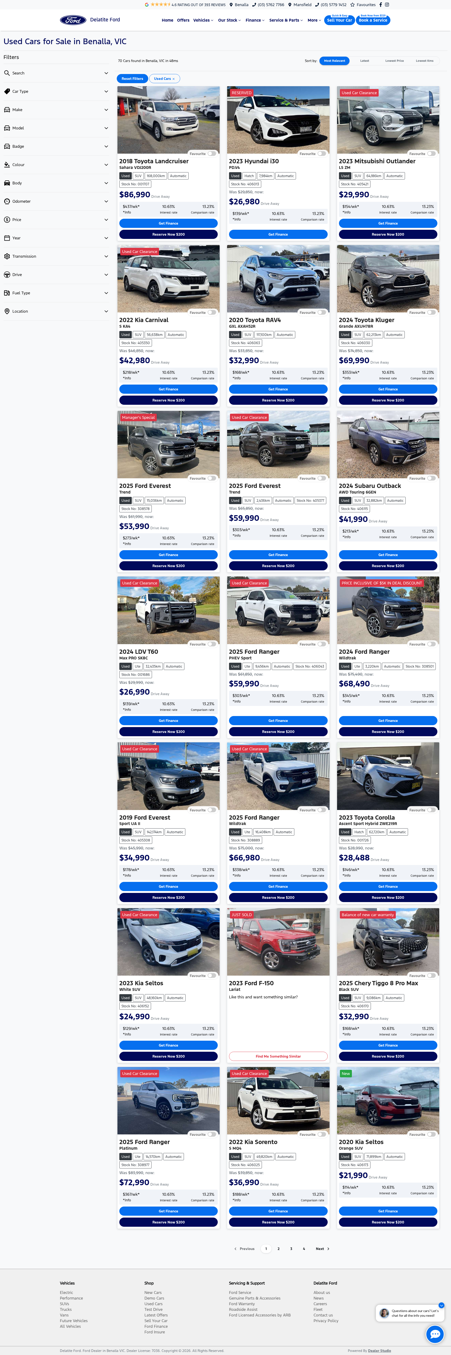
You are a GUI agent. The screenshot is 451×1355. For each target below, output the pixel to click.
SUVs (64, 1303)
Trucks (66, 1309)
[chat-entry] (435, 1334)
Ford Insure (154, 1332)
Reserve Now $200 (168, 234)
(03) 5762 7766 (271, 4)
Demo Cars (154, 1298)
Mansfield (302, 4)
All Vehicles (70, 1326)
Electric (66, 1292)
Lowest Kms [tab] (424, 61)
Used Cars (153, 1303)
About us (322, 1292)
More (313, 20)
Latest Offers (156, 1315)
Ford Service (240, 1292)
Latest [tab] (364, 61)
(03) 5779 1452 (333, 4)
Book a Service (373, 20)
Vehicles (201, 20)
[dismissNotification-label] (441, 1305)
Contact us (323, 1315)
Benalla (242, 4)
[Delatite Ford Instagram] (388, 4)
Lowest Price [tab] (394, 61)
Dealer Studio (379, 1350)
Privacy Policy (326, 1320)
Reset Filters (132, 78)
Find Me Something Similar (278, 1056)
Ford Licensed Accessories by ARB (260, 1315)
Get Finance (168, 223)
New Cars (153, 1292)
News (319, 1298)
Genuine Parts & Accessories (254, 1298)
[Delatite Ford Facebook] (381, 4)
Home (167, 20)
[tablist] (379, 60)
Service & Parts (284, 20)
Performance (71, 1298)
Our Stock (227, 20)
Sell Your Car (339, 20)
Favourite (198, 154)
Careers (320, 1303)
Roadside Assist (243, 1309)
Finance (253, 20)
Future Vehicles (74, 1320)
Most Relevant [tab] (334, 61)
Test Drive (153, 1309)
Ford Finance (156, 1326)
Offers (183, 20)
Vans (64, 1315)
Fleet (318, 1309)
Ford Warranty (242, 1303)
